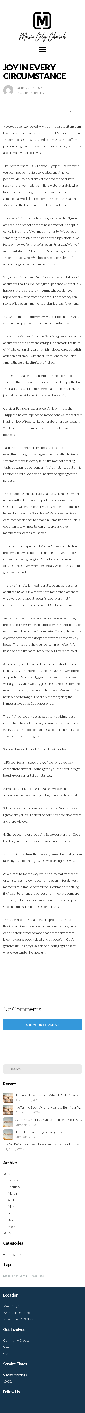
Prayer (33, 1275)
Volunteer (9, 1347)
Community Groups (16, 1340)
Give (6, 1353)
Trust (41, 1275)
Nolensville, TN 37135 (18, 1319)
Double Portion (10, 1275)
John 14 (24, 1275)
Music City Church (15, 1306)
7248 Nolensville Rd (16, 1312)
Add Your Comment (42, 1025)
